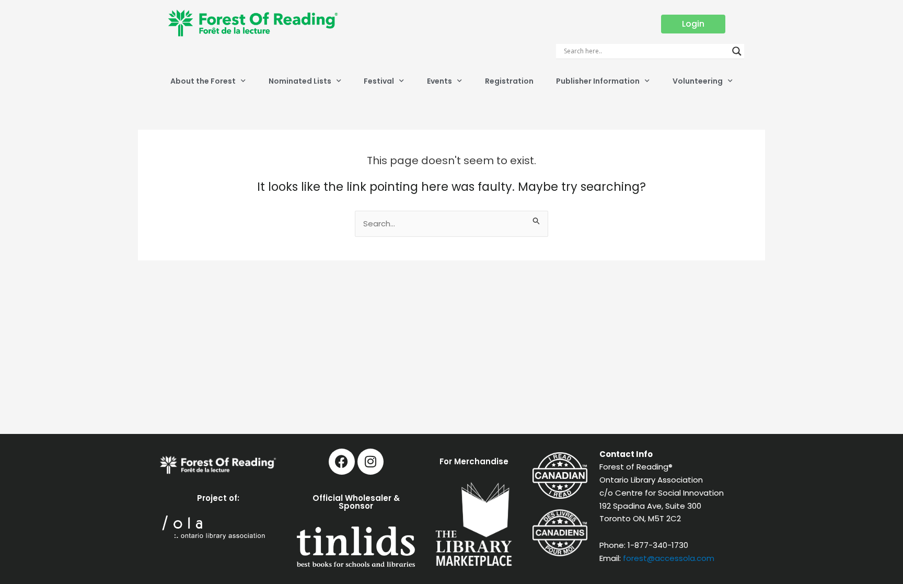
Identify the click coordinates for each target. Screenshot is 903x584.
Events (439, 81)
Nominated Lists (300, 81)
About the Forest (203, 81)
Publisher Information (598, 81)
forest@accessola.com (668, 558)
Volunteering (698, 81)
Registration (509, 81)
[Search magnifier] (737, 51)
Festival (379, 81)
